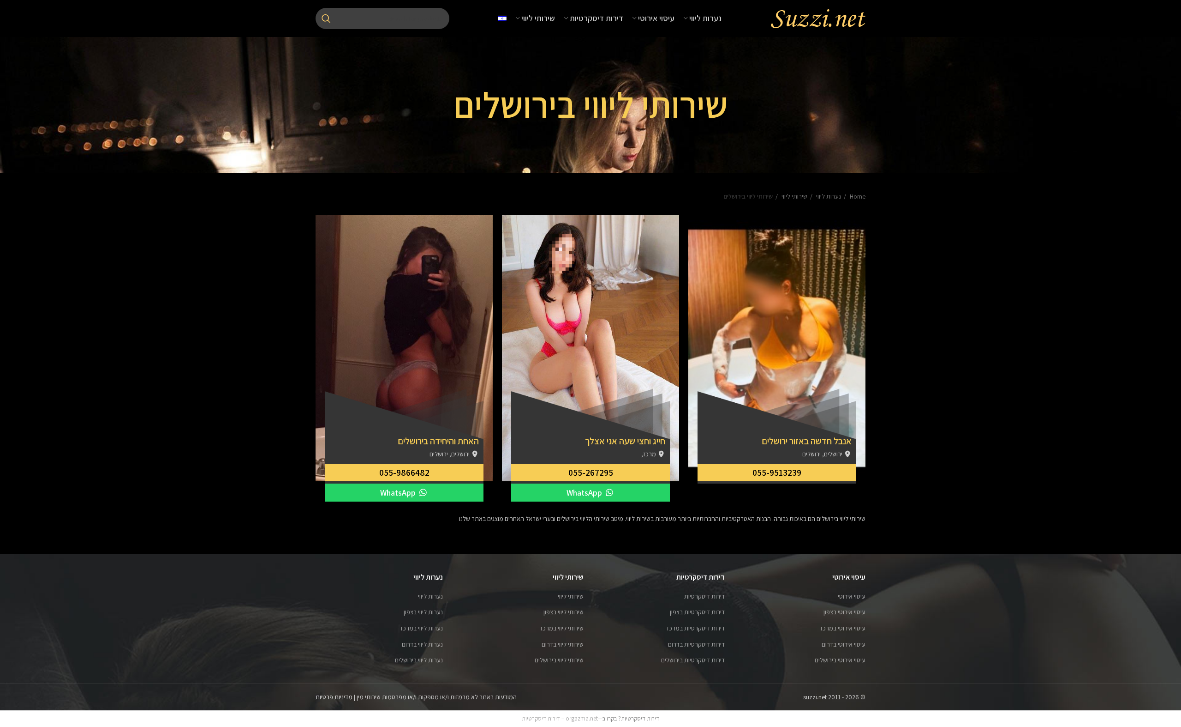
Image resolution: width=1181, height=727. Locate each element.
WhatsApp (585, 492)
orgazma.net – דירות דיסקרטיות (560, 718)
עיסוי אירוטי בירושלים (840, 660)
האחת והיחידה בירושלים (438, 441)
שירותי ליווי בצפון (563, 612)
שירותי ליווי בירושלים (559, 660)
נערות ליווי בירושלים (419, 660)
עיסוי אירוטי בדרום (843, 644)
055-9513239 (776, 472)
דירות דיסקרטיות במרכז (696, 628)
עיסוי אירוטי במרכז (842, 628)
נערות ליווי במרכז (421, 628)
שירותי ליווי (793, 196)
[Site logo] (817, 18)
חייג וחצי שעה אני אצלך (625, 441)
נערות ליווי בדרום (422, 644)
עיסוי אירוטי (851, 596)
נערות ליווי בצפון (423, 612)
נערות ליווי (828, 196)
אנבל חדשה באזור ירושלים (807, 441)
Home (856, 196)
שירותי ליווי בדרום (563, 644)
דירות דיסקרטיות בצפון (697, 612)
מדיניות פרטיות (334, 697)
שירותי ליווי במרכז (562, 628)
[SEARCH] (326, 18)
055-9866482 (404, 472)
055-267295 (590, 472)
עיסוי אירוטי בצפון (844, 612)
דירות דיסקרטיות (704, 596)
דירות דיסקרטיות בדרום (696, 644)
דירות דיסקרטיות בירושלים (693, 660)
